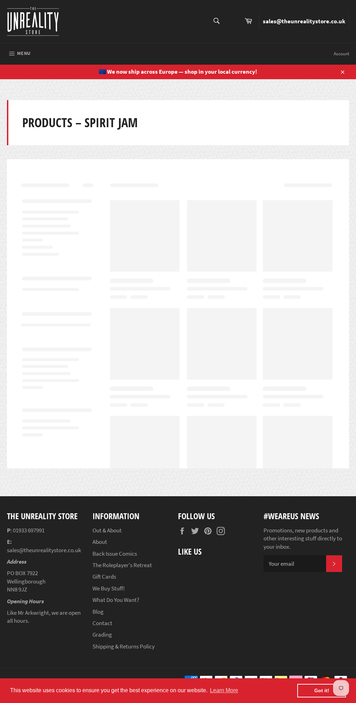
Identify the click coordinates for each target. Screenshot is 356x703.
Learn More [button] (224, 690)
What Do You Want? (115, 600)
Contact (102, 623)
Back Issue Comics (114, 553)
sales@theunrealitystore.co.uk (304, 21)
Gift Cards (104, 576)
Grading (102, 634)
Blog (98, 611)
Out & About (107, 530)
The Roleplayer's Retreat (122, 565)
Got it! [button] (321, 690)
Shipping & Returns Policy (123, 646)
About (99, 542)
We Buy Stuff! (108, 588)
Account (341, 54)
